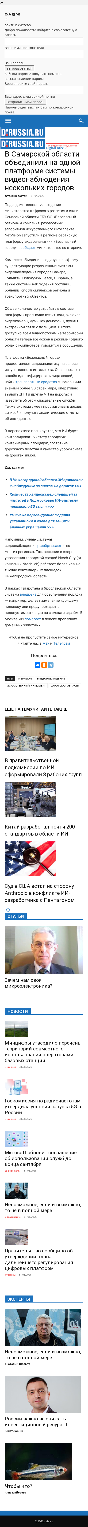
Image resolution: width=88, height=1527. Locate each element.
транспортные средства (36, 382)
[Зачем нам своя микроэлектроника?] (44, 950)
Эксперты (19, 1299)
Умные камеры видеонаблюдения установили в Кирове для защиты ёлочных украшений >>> (40, 521)
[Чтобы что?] (44, 1461)
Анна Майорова (15, 1492)
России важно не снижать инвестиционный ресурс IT (36, 1421)
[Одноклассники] (44, 665)
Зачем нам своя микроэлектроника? (28, 983)
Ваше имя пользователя (24, 47)
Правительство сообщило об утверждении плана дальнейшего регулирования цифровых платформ (39, 1259)
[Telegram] (14, 14)
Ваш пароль (14, 63)
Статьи (16, 916)
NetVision (25, 678)
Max (45, 643)
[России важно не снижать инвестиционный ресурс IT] (44, 1394)
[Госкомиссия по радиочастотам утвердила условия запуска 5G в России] (44, 1087)
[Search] (81, 121)
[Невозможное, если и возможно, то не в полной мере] (44, 1191)
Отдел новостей (16, 196)
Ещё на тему (19, 709)
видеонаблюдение (51, 678)
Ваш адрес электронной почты (30, 96)
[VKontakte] (18, 14)
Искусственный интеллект (26, 685)
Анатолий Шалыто (17, 1364)
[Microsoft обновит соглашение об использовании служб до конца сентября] (44, 1139)
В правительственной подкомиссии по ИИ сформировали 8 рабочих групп (43, 767)
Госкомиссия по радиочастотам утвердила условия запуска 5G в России (43, 1106)
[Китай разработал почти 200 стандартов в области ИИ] (44, 799)
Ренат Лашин (14, 1431)
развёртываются (51, 545)
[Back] (6, 20)
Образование (13, 1216)
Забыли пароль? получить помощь (33, 73)
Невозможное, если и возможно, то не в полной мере (43, 1207)
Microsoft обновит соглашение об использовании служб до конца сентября (41, 1158)
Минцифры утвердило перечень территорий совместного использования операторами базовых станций (42, 1051)
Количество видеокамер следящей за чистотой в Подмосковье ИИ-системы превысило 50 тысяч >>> (44, 500)
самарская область (65, 685)
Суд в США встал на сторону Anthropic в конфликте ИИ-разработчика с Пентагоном (40, 893)
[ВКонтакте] (37, 665)
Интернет (10, 1066)
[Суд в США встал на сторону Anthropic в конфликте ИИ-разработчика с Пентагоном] (44, 858)
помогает (33, 619)
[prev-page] (6, 910)
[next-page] (9, 910)
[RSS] (10, 14)
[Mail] (6, 14)
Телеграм (61, 643)
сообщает (27, 247)
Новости (18, 1011)
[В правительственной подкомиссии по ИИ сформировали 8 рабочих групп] (44, 733)
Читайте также (50, 709)
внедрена (28, 594)
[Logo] (22, 136)
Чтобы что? (18, 1486)
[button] (7, 121)
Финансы (10, 1274)
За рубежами (12, 1170)
